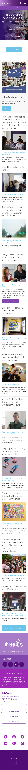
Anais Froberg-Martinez (18, 613)
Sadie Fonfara (15, 384)
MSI (13, 242)
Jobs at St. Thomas (14, 721)
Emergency (14, 766)
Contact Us (14, 727)
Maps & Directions (14, 711)
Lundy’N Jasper (15, 478)
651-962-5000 (5, 701)
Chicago (8, 615)
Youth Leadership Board (17, 615)
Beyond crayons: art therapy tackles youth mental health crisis (12, 496)
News (23, 152)
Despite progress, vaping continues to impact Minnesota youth (13, 451)
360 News (20, 194)
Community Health (7, 242)
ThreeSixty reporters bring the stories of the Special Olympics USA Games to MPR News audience (12, 545)
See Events (14, 49)
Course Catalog (14, 716)
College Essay (16, 285)
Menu (14, 8)
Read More (10, 301)
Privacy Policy (14, 763)
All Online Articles (14, 628)
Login (23, 651)
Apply (14, 706)
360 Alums (14, 194)
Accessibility (14, 761)
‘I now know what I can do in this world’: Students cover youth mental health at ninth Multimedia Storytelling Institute (14, 122)
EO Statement (14, 758)
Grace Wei (14, 338)
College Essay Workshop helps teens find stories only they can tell (13, 257)
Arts (4, 615)
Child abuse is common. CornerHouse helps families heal (12, 310)
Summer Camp (6, 154)
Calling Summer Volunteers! (14, 28)
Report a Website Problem (14, 756)
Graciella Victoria (15, 432)
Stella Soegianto (15, 523)
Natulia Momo (15, 152)
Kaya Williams (15, 240)
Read (6, 108)
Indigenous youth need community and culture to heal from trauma (13, 357)
